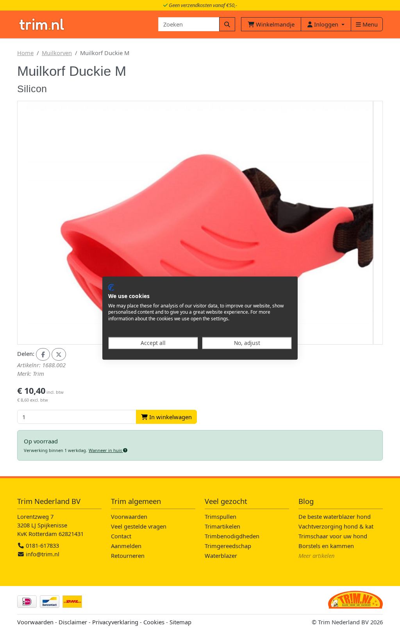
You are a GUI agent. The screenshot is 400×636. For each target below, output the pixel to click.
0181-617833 (41, 545)
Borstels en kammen (326, 546)
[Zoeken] (227, 24)
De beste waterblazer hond (334, 516)
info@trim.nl (42, 554)
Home (25, 53)
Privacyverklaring (115, 622)
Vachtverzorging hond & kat (335, 526)
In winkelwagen (170, 417)
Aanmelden (126, 546)
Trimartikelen (222, 526)
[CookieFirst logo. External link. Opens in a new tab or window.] (111, 287)
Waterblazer (221, 555)
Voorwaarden (129, 516)
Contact (121, 536)
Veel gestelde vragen (138, 526)
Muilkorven (57, 53)
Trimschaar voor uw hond (332, 536)
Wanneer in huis (106, 450)
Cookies (153, 622)
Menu (369, 24)
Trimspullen (220, 516)
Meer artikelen (316, 555)
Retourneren (128, 555)
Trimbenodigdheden (232, 536)
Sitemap (180, 622)
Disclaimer (73, 622)
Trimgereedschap (228, 546)
